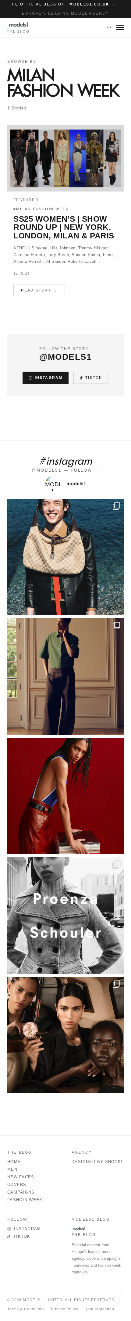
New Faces (20, 1177)
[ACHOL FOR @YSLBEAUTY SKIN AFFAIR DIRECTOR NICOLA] (65, 1035)
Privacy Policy (64, 1309)
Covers (17, 1184)
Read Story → (39, 290)
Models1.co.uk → (92, 4)
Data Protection (99, 1309)
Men (12, 1169)
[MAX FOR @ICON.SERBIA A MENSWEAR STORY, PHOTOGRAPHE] (65, 557)
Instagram (48, 378)
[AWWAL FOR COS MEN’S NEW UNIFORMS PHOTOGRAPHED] (65, 676)
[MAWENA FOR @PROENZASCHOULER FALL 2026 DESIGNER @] (65, 915)
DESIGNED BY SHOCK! (97, 1161)
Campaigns (21, 1192)
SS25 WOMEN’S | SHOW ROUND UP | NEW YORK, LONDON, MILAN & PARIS (63, 227)
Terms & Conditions (26, 1309)
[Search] (109, 27)
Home (14, 1161)
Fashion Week (25, 1200)
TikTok (93, 378)
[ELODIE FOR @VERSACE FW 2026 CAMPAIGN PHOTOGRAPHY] (65, 796)
